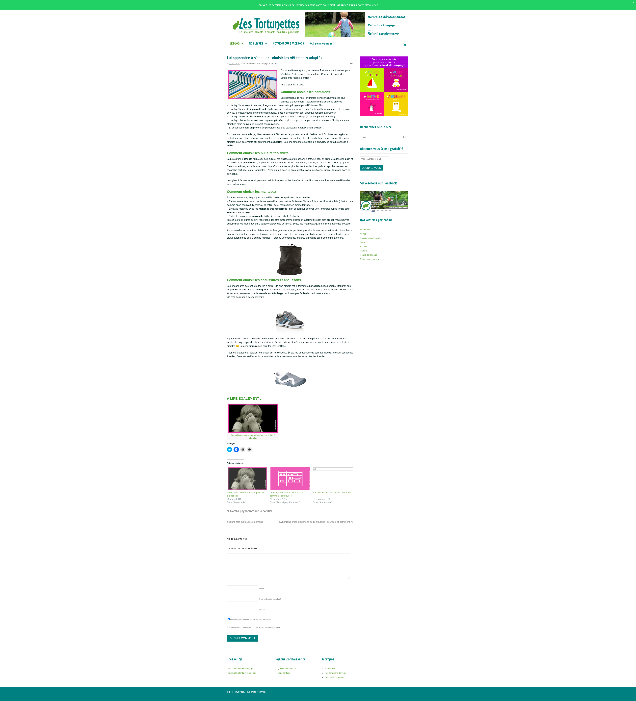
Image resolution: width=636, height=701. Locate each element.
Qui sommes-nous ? (322, 43)
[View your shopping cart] (404, 44)
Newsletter (371, 4)
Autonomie (251, 63)
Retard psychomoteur (267, 63)
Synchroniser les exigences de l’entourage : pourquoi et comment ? (315, 521)
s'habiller (266, 511)
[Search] (404, 137)
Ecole (362, 242)
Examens (364, 246)
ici (305, 70)
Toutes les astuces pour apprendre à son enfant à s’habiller (253, 436)
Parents (363, 251)
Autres (363, 234)
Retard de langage (368, 255)
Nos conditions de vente (335, 673)
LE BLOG (234, 43)
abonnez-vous (346, 4)
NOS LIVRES (256, 43)
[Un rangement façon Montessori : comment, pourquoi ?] (289, 479)
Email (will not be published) (270, 599)
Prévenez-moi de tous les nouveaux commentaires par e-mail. (256, 627)
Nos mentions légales (334, 677)
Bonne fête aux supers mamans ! (246, 521)
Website (262, 610)
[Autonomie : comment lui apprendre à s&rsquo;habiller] (246, 479)
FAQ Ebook (330, 669)
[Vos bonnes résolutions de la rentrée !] (332, 479)
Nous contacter (284, 673)
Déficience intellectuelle (371, 238)
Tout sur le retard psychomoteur (242, 673)
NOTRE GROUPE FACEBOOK (288, 43)
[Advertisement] (385, 288)
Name (261, 588)
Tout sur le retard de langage (241, 669)
